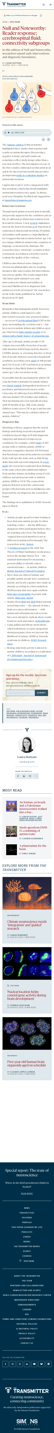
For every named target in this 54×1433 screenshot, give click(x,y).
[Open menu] (51, 5)
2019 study (17, 655)
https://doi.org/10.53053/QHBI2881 (27, 76)
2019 (23, 602)
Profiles (27, 1222)
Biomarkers (36, 713)
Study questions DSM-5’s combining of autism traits (33, 831)
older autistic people (29, 332)
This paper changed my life (27, 1227)
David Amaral (14, 386)
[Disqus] (27, 1122)
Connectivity (21, 715)
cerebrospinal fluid (28, 321)
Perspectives (27, 1213)
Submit (41, 693)
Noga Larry (35, 818)
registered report (18, 548)
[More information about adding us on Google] (41, 16)
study (34, 361)
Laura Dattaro (13, 63)
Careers (27, 1310)
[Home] (27, 1390)
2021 (33, 602)
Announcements (27, 1305)
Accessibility (27, 1338)
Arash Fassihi (29, 817)
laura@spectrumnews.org (18, 200)
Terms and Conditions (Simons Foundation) (27, 1319)
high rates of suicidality (19, 594)
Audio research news (25, 711)
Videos (27, 1237)
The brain (23, 717)
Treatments (33, 717)
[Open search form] (44, 5)
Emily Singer (29, 854)
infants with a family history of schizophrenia (25, 336)
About (27, 1276)
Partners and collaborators (27, 1286)
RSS (27, 1314)
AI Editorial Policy (27, 1329)
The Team (27, 1281)
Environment (13, 915)
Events (27, 1251)
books (27, 1246)
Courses (27, 1256)
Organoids (12, 1056)
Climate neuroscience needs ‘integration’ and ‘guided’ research (27, 925)
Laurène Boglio (24, 117)
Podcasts (27, 1232)
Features (27, 1218)
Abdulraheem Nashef (30, 820)
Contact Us (27, 1343)
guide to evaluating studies (30, 175)
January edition (15, 145)
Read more (27, 1193)
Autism (39, 711)
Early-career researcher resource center (27, 1295)
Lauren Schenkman (32, 839)
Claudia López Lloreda (22, 1072)
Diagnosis (32, 715)
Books (27, 1242)
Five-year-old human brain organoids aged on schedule (26, 1063)
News (5, 22)
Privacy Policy (27, 1334)
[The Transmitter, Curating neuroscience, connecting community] (14, 4)
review (33, 223)
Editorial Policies (27, 1324)
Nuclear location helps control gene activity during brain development (26, 995)
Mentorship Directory (27, 1300)
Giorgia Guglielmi (20, 1005)
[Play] (9, 132)
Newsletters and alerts (27, 1290)
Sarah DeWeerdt (19, 935)
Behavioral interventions (18, 713)
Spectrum (15, 22)
